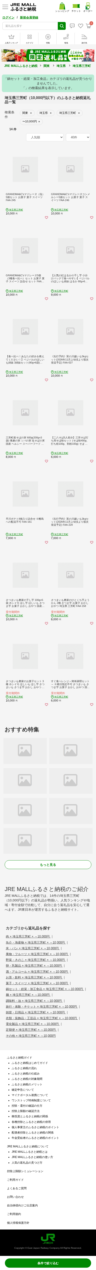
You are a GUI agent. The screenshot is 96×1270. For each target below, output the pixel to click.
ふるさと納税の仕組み (26, 1073)
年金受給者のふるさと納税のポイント (35, 1138)
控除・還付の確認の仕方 (27, 1105)
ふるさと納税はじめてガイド (30, 1063)
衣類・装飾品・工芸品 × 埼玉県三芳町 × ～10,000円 (42, 1018)
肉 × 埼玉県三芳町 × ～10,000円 (28, 936)
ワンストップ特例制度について (31, 1100)
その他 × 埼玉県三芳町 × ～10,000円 (31, 1035)
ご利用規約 (14, 1214)
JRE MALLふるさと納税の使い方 (32, 1157)
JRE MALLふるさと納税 (21, 66)
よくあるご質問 (17, 1188)
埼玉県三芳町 (82, 66)
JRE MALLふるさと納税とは (30, 1151)
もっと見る (48, 864)
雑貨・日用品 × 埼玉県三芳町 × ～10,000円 (36, 1012)
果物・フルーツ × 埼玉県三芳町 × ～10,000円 (37, 954)
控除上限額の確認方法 (26, 1111)
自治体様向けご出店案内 (22, 1205)
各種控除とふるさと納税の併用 (31, 1122)
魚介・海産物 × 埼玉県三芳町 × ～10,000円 (36, 942)
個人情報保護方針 (18, 1222)
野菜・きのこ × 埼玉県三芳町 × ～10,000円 (36, 960)
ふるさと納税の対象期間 (27, 1079)
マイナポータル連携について (30, 1095)
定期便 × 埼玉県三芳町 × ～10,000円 (31, 1029)
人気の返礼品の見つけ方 (27, 1162)
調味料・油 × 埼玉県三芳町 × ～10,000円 (34, 1001)
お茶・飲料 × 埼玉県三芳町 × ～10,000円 (34, 977)
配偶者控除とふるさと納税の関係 (33, 1132)
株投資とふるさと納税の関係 (30, 1116)
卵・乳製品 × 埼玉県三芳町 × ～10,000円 (34, 965)
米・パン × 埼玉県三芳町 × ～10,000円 (33, 948)
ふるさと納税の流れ (24, 1068)
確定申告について (23, 1089)
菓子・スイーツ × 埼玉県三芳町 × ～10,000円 (37, 983)
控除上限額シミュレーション (25, 1171)
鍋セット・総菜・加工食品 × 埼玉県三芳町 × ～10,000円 (45, 989)
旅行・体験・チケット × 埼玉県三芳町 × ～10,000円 (42, 1006)
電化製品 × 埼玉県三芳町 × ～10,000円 (33, 1024)
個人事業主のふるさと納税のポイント (35, 1127)
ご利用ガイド (15, 1179)
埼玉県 (61, 66)
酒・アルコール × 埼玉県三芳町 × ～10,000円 (37, 971)
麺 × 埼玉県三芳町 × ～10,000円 (28, 995)
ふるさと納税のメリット (27, 1084)
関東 (47, 66)
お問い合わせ (15, 1197)
